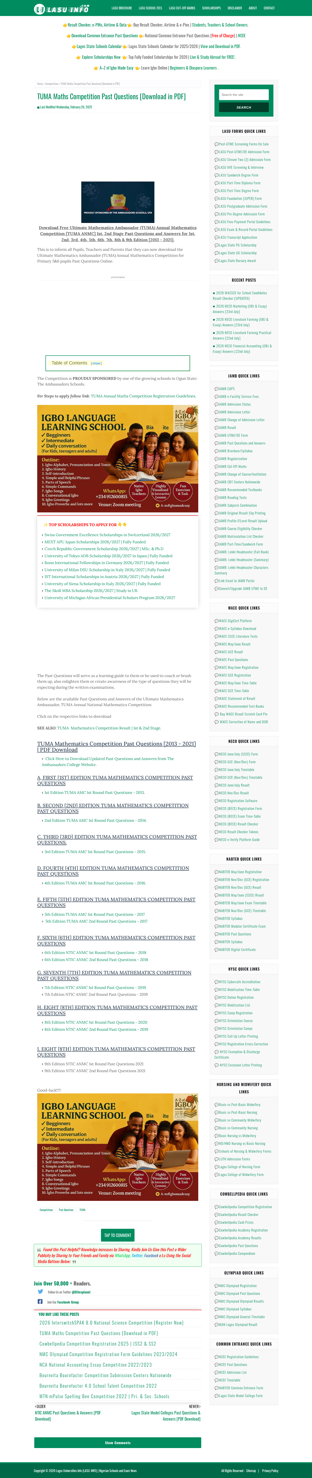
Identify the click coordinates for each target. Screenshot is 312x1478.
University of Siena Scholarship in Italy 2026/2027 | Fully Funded (103, 583)
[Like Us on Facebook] (40, 1301)
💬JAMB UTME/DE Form (231, 435)
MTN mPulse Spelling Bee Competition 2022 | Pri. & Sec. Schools (104, 1396)
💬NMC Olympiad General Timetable (239, 1316)
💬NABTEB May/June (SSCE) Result (239, 894)
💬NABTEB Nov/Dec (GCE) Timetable (240, 910)
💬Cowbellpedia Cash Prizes (234, 1222)
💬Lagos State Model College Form (238, 1395)
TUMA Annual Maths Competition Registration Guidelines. (143, 396)
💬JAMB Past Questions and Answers (239, 442)
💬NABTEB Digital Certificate (235, 949)
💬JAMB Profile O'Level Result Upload (240, 520)
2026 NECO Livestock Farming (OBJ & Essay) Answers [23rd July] (241, 322)
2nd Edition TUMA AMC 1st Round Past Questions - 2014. (96, 820)
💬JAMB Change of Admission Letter (239, 419)
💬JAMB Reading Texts (230, 497)
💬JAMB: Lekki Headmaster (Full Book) (241, 551)
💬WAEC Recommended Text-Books (239, 706)
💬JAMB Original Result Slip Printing (240, 512)
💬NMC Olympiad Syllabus (232, 1308)
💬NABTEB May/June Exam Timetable (240, 902)
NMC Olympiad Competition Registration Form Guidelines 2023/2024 (109, 1354)
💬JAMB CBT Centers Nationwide (237, 481)
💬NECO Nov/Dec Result (231, 792)
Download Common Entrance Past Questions (104, 35)
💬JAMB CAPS (224, 388)
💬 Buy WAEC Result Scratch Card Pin (240, 713)
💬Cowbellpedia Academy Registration (241, 1229)
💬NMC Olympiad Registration (235, 1285)
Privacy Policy (270, 1470)
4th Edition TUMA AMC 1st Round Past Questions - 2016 (95, 883)
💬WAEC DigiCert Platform (233, 620)
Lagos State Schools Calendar (99, 46)
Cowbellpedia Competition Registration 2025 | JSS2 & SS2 (98, 1343)
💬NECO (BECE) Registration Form (238, 808)
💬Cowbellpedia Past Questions (236, 1245)
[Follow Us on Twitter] (40, 1291)
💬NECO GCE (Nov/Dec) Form (235, 761)
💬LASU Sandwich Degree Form (236, 174)
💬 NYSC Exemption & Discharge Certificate (237, 1054)
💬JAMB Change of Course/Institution (240, 474)
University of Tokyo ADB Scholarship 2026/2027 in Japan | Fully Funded (108, 555)
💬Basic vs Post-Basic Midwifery (237, 1104)
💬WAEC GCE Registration (232, 674)
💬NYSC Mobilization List (232, 1004)
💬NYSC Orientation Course (233, 1020)
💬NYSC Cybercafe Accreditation (237, 981)
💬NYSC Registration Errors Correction (241, 1043)
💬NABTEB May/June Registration (238, 871)
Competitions (51, 84)
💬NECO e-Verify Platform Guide (237, 839)
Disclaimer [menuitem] (235, 7)
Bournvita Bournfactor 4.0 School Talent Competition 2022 (98, 1385)
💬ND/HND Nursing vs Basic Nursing (239, 1143)
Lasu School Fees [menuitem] (150, 7)
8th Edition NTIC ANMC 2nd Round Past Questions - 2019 (96, 1029)
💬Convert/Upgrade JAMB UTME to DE (240, 588)
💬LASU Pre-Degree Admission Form (239, 213)
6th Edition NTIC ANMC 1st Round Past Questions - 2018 (95, 952)
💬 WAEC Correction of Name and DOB (241, 721)
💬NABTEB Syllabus (228, 918)
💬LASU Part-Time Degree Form (236, 190)
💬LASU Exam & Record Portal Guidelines (243, 229)
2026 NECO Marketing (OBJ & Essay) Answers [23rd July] (240, 308)
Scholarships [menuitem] (211, 7)
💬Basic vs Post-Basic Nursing (235, 1112)
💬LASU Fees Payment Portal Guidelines (242, 221)
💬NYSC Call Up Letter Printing (236, 1036)
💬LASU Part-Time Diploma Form (237, 182)
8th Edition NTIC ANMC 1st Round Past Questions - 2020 (96, 1022)
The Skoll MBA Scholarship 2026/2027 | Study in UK (91, 590)
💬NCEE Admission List (230, 1372)
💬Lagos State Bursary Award (235, 260)
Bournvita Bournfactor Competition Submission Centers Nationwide (106, 1375)
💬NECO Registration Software (235, 800)
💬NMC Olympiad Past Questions (237, 1293)
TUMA (82, 1210)
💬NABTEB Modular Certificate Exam (240, 926)
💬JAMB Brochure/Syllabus (233, 450)
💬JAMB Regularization (230, 458)
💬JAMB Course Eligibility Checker (238, 528)
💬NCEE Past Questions (230, 1364)
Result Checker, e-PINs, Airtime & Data (97, 25)
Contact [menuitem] (269, 7)
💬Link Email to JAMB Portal (234, 580)
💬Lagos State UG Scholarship (235, 252)
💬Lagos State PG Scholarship (235, 244)
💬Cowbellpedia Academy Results (237, 1237)
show (96, 363)
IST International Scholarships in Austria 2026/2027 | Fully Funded (104, 576)
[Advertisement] (117, 150)
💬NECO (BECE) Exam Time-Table (237, 816)
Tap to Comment (117, 1235)
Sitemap (251, 1470)
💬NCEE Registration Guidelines (236, 1356)
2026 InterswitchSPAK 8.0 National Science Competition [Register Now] (112, 1322)
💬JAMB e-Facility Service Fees (236, 396)
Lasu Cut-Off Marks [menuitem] (182, 7)
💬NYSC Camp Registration (233, 1012)
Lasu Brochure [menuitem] (122, 7)
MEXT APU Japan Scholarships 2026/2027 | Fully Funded (95, 541)
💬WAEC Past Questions (231, 659)
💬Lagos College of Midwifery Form (239, 1174)
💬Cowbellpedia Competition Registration (243, 1206)
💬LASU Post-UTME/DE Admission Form (242, 151)
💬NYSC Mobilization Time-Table (237, 989)
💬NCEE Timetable (227, 1379)
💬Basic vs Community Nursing (236, 1127)
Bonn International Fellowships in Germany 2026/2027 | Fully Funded (107, 562)
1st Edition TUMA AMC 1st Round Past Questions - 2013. (95, 792)
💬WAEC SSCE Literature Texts (236, 636)
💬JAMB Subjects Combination (235, 505)
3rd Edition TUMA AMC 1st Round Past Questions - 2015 (95, 851)
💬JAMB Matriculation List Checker (239, 536)
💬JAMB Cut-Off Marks (230, 466)
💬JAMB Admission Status (232, 404)
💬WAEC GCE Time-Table (231, 690)
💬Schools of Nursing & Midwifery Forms (242, 1151)
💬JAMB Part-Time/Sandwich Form (238, 543)
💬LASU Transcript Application (235, 237)
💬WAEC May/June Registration (236, 667)
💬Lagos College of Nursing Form (237, 1166)
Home (40, 84)
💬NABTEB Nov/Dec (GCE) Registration (241, 879)
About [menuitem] (253, 7)
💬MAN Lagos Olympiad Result (235, 1324)
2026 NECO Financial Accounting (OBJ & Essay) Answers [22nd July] (242, 348)
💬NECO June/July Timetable (234, 769)
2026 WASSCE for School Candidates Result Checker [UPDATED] (240, 295)
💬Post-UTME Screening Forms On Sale (241, 143)
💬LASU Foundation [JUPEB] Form (238, 198)
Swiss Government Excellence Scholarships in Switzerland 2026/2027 (107, 534)
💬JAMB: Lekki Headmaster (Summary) (241, 559)
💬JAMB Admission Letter (232, 411)
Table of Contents (77, 362)
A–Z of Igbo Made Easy (116, 68)
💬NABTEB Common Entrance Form (238, 1387)
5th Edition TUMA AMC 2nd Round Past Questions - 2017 (96, 921)
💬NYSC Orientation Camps (233, 1028)
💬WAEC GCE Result (228, 651)
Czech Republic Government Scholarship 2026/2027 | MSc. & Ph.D (104, 548)
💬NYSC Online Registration (234, 997)
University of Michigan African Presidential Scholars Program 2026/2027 (110, 597)
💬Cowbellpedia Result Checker (236, 1214)
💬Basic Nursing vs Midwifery (235, 1135)
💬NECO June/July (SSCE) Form (236, 753)
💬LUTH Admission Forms (232, 1158)
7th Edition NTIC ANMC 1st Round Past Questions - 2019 (95, 987)
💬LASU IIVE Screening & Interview (239, 167)
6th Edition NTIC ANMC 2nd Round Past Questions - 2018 (96, 959)
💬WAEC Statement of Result (234, 698)
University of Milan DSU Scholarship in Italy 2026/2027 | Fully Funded (107, 569)
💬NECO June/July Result (232, 784)
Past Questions (66, 1210)
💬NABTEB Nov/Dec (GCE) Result (237, 887)
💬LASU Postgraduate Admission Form (240, 206)
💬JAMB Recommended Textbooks (238, 489)
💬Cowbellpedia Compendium (234, 1253)
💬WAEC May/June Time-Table (235, 682)
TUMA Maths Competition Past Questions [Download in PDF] (99, 1333)
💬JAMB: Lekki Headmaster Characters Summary (241, 570)
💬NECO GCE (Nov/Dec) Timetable (238, 777)
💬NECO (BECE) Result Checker (236, 823)
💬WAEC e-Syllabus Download (235, 628)
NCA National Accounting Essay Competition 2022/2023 (96, 1364)
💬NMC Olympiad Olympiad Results (239, 1301)
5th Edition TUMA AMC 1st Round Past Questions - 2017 (95, 914)
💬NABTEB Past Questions (232, 933)
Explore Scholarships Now (101, 57)
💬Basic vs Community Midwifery (237, 1119)
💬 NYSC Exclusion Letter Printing (238, 1064)
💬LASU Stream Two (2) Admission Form (242, 159)
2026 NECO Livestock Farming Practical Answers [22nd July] (242, 335)
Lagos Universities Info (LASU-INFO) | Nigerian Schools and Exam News (96, 1470)
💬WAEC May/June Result (232, 643)
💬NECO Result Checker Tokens (236, 831)
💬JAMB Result (225, 427)
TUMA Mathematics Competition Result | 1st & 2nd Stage (108, 728)
